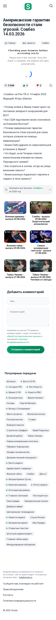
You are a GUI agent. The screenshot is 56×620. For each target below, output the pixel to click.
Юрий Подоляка (41, 430)
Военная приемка (17, 484)
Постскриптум (40, 495)
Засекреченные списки (36, 501)
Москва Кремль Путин (20, 479)
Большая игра (15, 397)
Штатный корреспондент (19, 533)
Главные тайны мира (17, 539)
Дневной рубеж (15, 436)
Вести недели (16, 463)
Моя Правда (39, 523)
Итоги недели (40, 484)
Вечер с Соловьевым (19, 408)
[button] (25, 85)
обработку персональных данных (24, 336)
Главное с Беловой (18, 495)
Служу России (37, 517)
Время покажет (35, 397)
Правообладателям (13, 589)
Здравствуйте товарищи (19, 468)
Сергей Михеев (27, 403)
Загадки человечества (18, 452)
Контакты (8, 595)
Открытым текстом (18, 528)
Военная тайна (14, 474)
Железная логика (36, 414)
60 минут (11, 381)
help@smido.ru (25, 577)
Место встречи (14, 414)
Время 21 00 (15, 392)
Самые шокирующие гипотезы (22, 441)
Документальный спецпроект (22, 457)
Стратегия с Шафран (17, 430)
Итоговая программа (19, 490)
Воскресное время (18, 523)
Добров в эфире (15, 506)
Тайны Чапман (35, 436)
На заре (10, 403)
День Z (43, 474)
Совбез (30, 474)
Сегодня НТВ (15, 387)
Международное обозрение (21, 544)
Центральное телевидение (20, 512)
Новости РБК (34, 392)
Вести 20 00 (29, 381)
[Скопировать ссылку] (51, 85)
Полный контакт (15, 419)
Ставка (31, 419)
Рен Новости (35, 387)
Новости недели (17, 517)
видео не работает (34, 583)
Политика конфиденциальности (19, 600)
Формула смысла (15, 425)
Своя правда (13, 501)
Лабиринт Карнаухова (18, 446)
